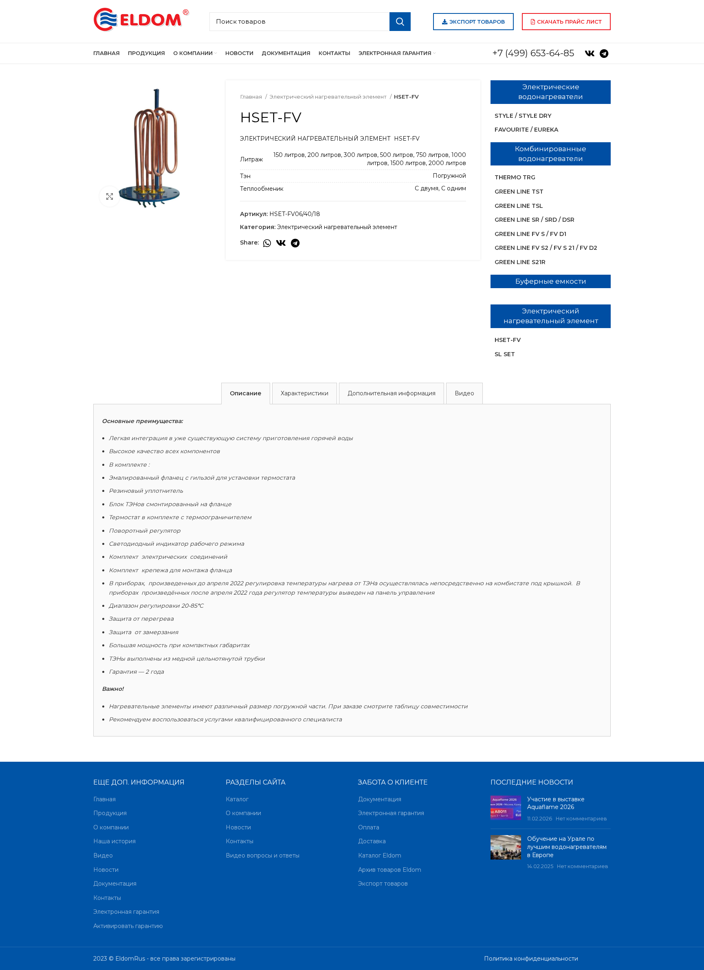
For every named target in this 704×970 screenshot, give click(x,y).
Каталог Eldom (379, 855)
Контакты (107, 898)
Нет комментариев (581, 819)
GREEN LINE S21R (520, 262)
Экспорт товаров (477, 21)
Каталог (237, 799)
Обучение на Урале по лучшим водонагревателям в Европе (567, 846)
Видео (103, 855)
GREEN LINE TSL (519, 205)
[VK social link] (589, 53)
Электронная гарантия (126, 911)
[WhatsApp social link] (267, 243)
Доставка (372, 841)
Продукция (110, 813)
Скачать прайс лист (569, 21)
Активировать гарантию (128, 926)
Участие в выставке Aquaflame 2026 (556, 803)
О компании (111, 827)
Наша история (114, 841)
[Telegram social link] (604, 53)
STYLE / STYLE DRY (523, 115)
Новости (106, 869)
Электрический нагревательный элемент (328, 96)
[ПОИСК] (400, 21)
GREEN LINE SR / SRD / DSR (534, 219)
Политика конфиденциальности (531, 958)
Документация (114, 883)
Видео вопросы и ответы (262, 855)
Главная (251, 96)
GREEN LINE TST (519, 191)
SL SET (505, 354)
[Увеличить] (109, 196)
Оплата (368, 827)
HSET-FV (508, 340)
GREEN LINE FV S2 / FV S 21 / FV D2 (546, 247)
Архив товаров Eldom (389, 869)
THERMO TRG (515, 177)
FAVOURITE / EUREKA (526, 129)
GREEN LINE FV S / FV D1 (530, 234)
